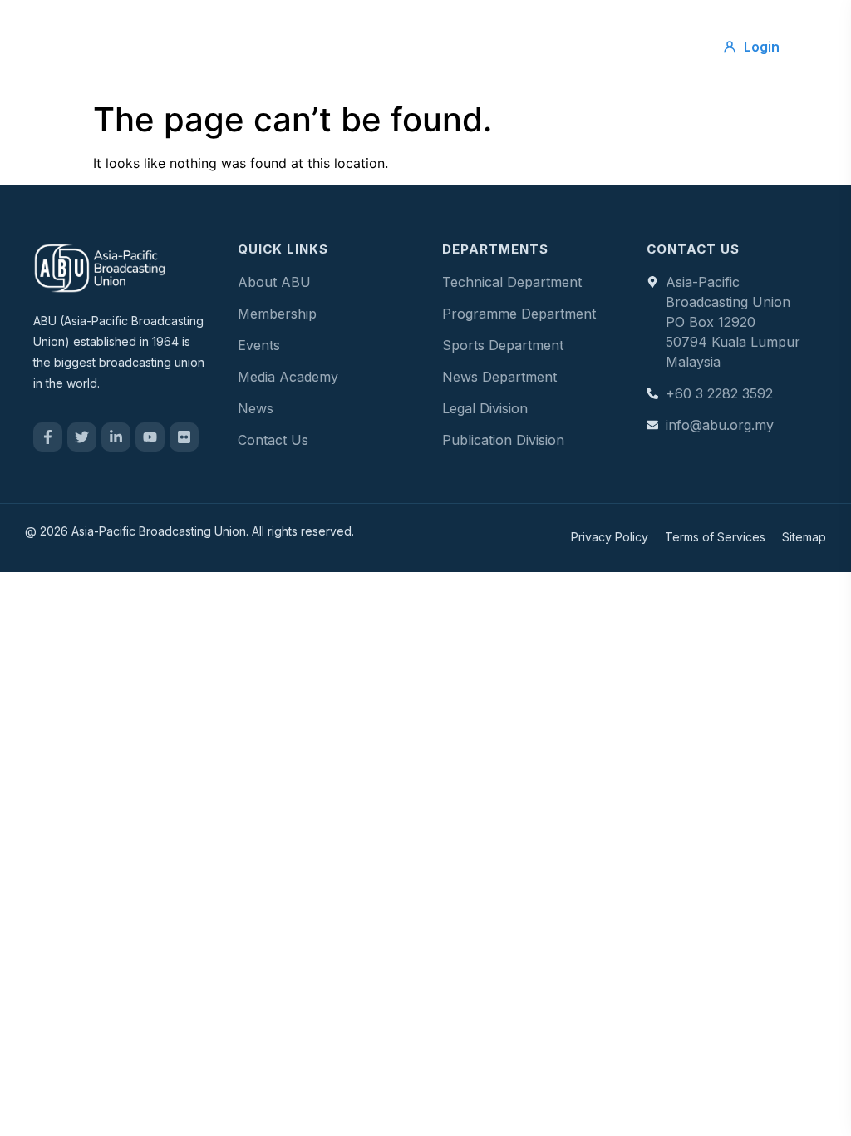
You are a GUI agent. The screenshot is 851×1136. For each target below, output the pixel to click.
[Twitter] (81, 437)
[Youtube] (150, 437)
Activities (481, 31)
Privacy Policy (609, 537)
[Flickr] (184, 437)
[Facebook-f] (47, 437)
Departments (584, 31)
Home (237, 31)
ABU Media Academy (429, 61)
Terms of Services (715, 537)
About (310, 31)
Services (392, 31)
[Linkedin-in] (115, 437)
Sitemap (804, 537)
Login (762, 46)
